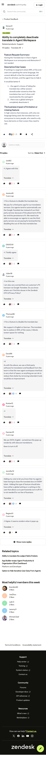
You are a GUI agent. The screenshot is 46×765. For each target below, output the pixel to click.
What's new (22, 713)
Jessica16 (9, 193)
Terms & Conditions (12, 645)
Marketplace (22, 717)
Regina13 (9, 513)
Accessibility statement (31, 645)
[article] (23, 172)
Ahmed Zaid (14, 617)
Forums (23, 687)
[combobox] (23, 11)
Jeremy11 (12, 609)
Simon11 (9, 26)
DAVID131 (9, 244)
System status (22, 670)
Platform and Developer (11, 566)
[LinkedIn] (23, 736)
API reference (22, 696)
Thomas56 (10, 314)
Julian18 (9, 273)
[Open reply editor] (23, 145)
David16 (9, 353)
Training (22, 666)
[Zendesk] (23, 748)
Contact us (23, 674)
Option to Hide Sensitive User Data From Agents (21, 571)
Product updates (23, 700)
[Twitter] (14, 736)
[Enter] (4, 11)
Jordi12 (8, 161)
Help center (22, 661)
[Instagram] (32, 736)
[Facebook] (18, 736)
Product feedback (11, 19)
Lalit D (11, 602)
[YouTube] (27, 736)
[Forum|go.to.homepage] (16, 5)
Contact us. (31, 731)
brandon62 (13, 587)
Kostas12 (9, 403)
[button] (2, 5)
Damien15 (10, 432)
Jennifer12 (10, 471)
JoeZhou (12, 594)
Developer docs (22, 692)
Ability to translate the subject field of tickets (20, 556)
